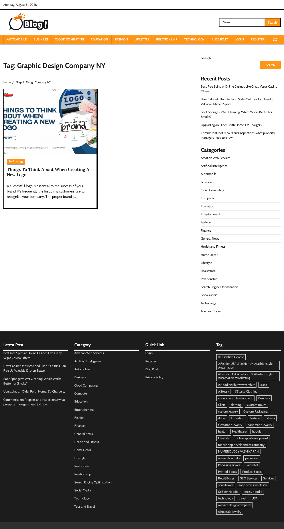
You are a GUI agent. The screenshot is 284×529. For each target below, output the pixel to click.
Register (258, 39)
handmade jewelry (260, 425)
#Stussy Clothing (246, 391)
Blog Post (219, 39)
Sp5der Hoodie (228, 492)
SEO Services (249, 478)
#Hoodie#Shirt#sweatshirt (236, 385)
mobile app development (251, 438)
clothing (236, 405)
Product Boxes (252, 472)
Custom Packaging (255, 411)
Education (99, 39)
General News (210, 238)
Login (239, 39)
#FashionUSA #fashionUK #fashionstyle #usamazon (245, 365)
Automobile (17, 39)
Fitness (270, 418)
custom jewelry (228, 411)
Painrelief (252, 465)
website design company (234, 505)
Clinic (221, 405)
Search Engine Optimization (219, 287)
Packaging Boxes (229, 465)
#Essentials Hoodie (231, 357)
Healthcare (239, 431)
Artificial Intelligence (214, 166)
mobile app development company (241, 445)
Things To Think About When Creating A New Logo (48, 172)
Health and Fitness (213, 246)
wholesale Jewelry (229, 512)
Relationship (166, 39)
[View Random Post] (275, 39)
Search (206, 58)
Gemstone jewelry (230, 425)
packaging (251, 458)
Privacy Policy (154, 377)
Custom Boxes (256, 405)
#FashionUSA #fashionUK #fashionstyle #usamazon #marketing (245, 376)
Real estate (208, 271)
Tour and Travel (211, 311)
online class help (229, 458)
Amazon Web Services (215, 158)
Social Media (209, 295)
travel (242, 498)
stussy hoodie (253, 492)
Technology (194, 39)
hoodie (256, 431)
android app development (235, 398)
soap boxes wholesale (253, 485)
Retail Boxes (226, 478)
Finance (206, 230)
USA (255, 498)
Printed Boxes (227, 472)
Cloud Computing (69, 39)
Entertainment (210, 214)
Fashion (121, 39)
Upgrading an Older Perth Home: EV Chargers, (231, 125)
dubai (221, 418)
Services (268, 478)
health (222, 431)
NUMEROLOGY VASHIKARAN (238, 451)
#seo (263, 385)
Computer (207, 198)
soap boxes (225, 485)
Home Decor (209, 255)
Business (41, 39)
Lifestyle (142, 39)
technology (225, 498)
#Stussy (223, 391)
